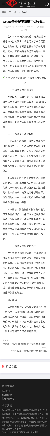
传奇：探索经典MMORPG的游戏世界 (28, 351)
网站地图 (34, 432)
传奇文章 (13, 12)
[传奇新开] (25, 4)
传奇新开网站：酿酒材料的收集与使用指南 (24, 344)
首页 (4, 12)
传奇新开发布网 (23, 432)
